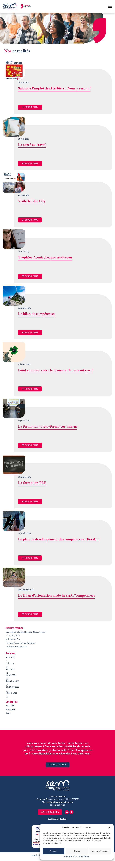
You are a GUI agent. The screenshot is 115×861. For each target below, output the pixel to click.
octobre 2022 (11, 693)
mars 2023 (10, 669)
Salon (8, 713)
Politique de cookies (70, 856)
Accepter (53, 851)
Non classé (10, 709)
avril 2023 (10, 663)
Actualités (10, 706)
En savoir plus (30, 107)
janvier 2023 (11, 675)
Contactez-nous (57, 764)
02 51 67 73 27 (59, 805)
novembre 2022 (12, 687)
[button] (109, 827)
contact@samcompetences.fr (60, 802)
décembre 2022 (12, 681)
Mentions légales (84, 856)
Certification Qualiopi (57, 819)
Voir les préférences (100, 851)
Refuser (77, 851)
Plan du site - (37, 855)
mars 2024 (10, 657)
